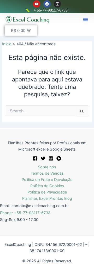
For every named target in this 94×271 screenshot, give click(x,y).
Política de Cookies (47, 186)
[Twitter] (43, 158)
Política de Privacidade (47, 192)
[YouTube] (58, 158)
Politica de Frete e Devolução (47, 179)
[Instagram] (51, 158)
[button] (85, 19)
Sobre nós (47, 167)
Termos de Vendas (47, 173)
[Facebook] (35, 158)
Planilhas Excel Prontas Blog (47, 198)
